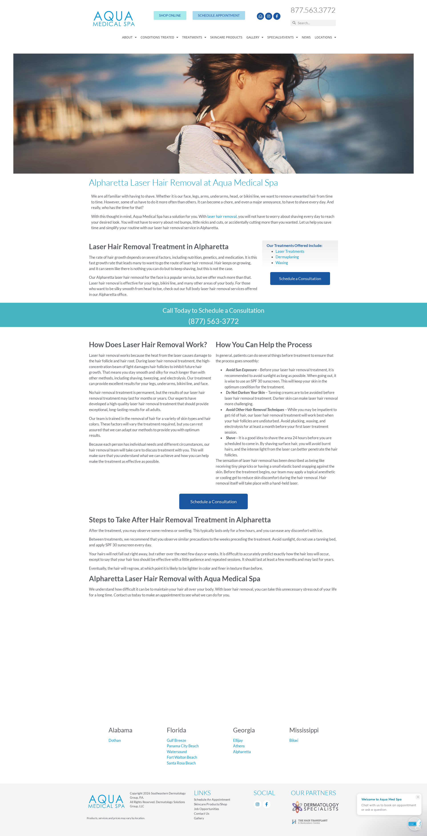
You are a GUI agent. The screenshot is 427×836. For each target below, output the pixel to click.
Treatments (192, 37)
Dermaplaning (287, 257)
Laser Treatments (290, 251)
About (127, 37)
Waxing (282, 262)
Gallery (252, 37)
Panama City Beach (183, 746)
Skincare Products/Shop (210, 804)
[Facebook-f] (276, 16)
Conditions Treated (157, 37)
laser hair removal (222, 216)
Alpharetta (242, 751)
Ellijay (238, 740)
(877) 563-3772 (213, 321)
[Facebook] (267, 804)
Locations (323, 37)
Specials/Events (280, 37)
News (306, 37)
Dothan (115, 740)
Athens (239, 746)
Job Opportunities (206, 809)
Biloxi (293, 740)
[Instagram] (268, 16)
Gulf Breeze (176, 740)
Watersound (177, 751)
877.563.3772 (313, 10)
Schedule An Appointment (212, 799)
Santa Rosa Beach (181, 763)
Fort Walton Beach (182, 757)
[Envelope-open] (260, 16)
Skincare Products (226, 37)
